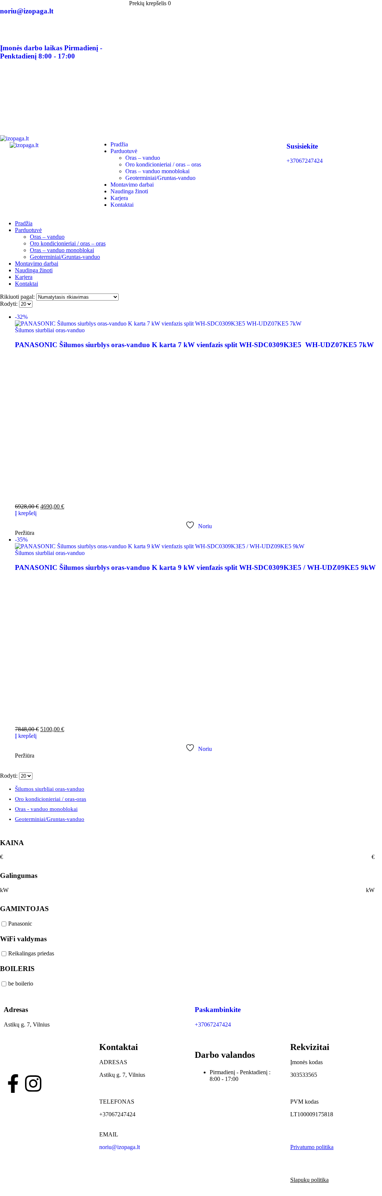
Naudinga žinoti (129, 191)
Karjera (119, 198)
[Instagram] (33, 1083)
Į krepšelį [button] (26, 513)
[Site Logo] (42, 141)
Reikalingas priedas (31, 954)
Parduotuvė (123, 151)
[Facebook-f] (13, 1083)
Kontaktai (122, 205)
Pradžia (119, 144)
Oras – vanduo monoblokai (157, 171)
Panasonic (20, 923)
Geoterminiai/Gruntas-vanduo (160, 178)
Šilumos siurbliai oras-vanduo (50, 330)
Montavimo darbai (132, 184)
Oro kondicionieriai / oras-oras (50, 799)
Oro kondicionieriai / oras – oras (163, 164)
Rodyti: (9, 304)
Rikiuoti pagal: (18, 297)
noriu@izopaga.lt (119, 1147)
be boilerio (20, 983)
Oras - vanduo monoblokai (46, 809)
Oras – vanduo (142, 158)
